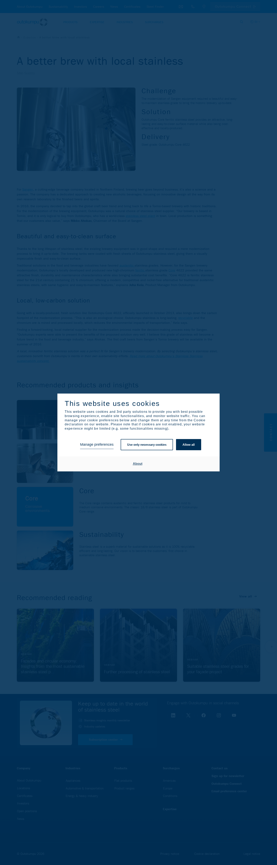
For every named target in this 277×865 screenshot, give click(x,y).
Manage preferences (97, 445)
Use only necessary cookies (146, 444)
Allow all (189, 444)
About (137, 463)
